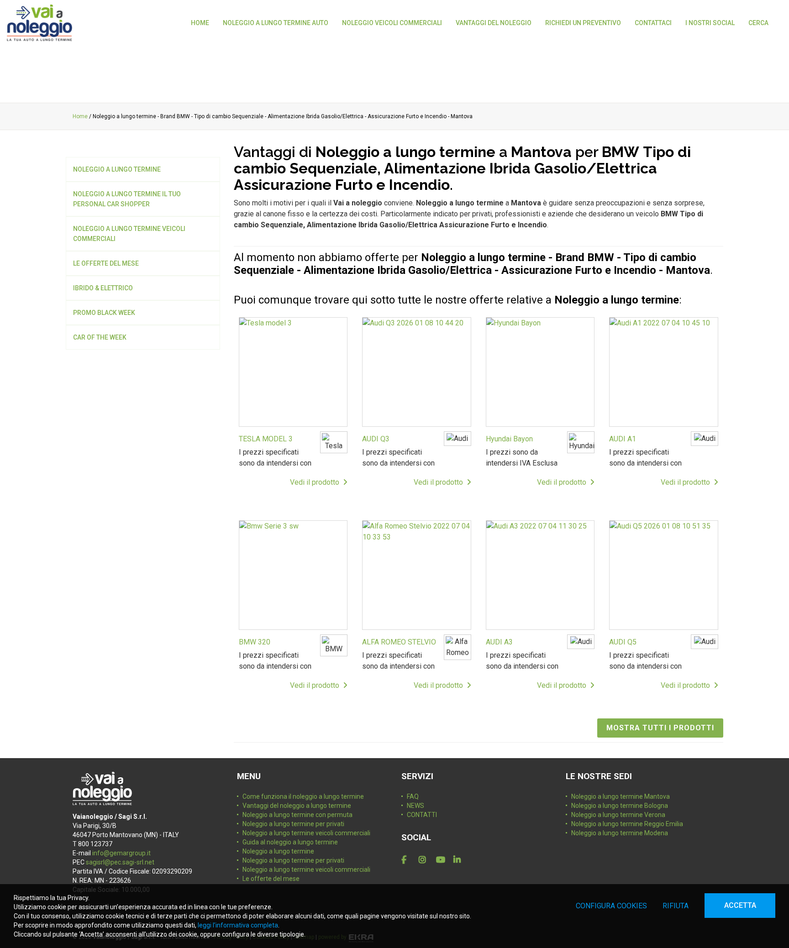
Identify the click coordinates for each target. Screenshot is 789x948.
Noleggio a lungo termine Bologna (619, 805)
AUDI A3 (499, 642)
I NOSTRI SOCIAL (710, 22)
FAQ (413, 796)
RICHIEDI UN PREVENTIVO (583, 22)
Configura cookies (611, 905)
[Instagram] (425, 860)
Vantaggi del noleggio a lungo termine (296, 805)
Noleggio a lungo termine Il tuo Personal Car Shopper (127, 199)
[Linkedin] (460, 860)
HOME (200, 22)
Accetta (740, 905)
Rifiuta (676, 905)
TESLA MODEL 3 (266, 439)
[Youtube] (443, 860)
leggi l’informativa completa (238, 925)
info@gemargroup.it (121, 853)
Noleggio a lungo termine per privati (293, 824)
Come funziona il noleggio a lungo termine (303, 796)
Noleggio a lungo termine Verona (618, 814)
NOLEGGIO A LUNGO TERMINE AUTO (275, 22)
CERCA (758, 22)
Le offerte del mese (106, 263)
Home (80, 116)
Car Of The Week (99, 337)
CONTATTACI (653, 22)
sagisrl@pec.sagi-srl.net (120, 862)
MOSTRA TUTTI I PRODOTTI (660, 727)
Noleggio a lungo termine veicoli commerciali (129, 233)
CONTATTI (422, 814)
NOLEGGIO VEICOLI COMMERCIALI (392, 22)
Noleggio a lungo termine (117, 169)
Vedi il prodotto (316, 482)
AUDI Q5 (622, 642)
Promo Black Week (104, 312)
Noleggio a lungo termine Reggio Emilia (627, 824)
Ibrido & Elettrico (103, 288)
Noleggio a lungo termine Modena (619, 833)
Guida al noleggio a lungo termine (290, 842)
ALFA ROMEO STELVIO (399, 642)
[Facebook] (408, 860)
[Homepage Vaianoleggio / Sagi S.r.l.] (39, 23)
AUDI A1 (622, 439)
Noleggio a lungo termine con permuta (297, 814)
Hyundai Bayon (509, 439)
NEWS (415, 805)
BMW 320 (254, 642)
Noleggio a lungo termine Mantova (620, 796)
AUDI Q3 (375, 439)
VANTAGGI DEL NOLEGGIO (493, 22)
